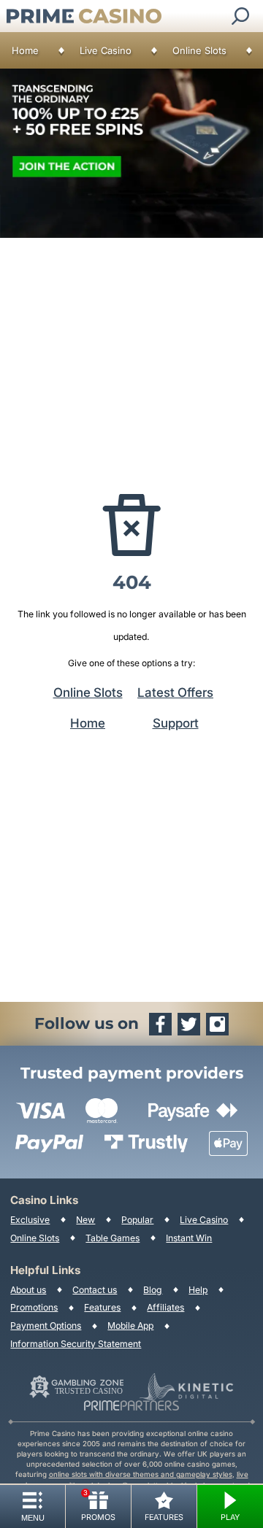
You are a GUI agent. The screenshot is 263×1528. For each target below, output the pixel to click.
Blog (152, 1289)
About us (28, 1289)
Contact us (94, 1289)
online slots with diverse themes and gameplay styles (140, 1474)
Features (102, 1307)
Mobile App (130, 1325)
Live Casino (106, 50)
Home (25, 50)
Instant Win (189, 1237)
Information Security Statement (75, 1343)
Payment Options (45, 1325)
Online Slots (199, 50)
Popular (137, 1219)
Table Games (112, 1237)
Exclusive (30, 1219)
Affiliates (165, 1307)
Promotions (34, 1307)
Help (197, 1289)
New (85, 1219)
